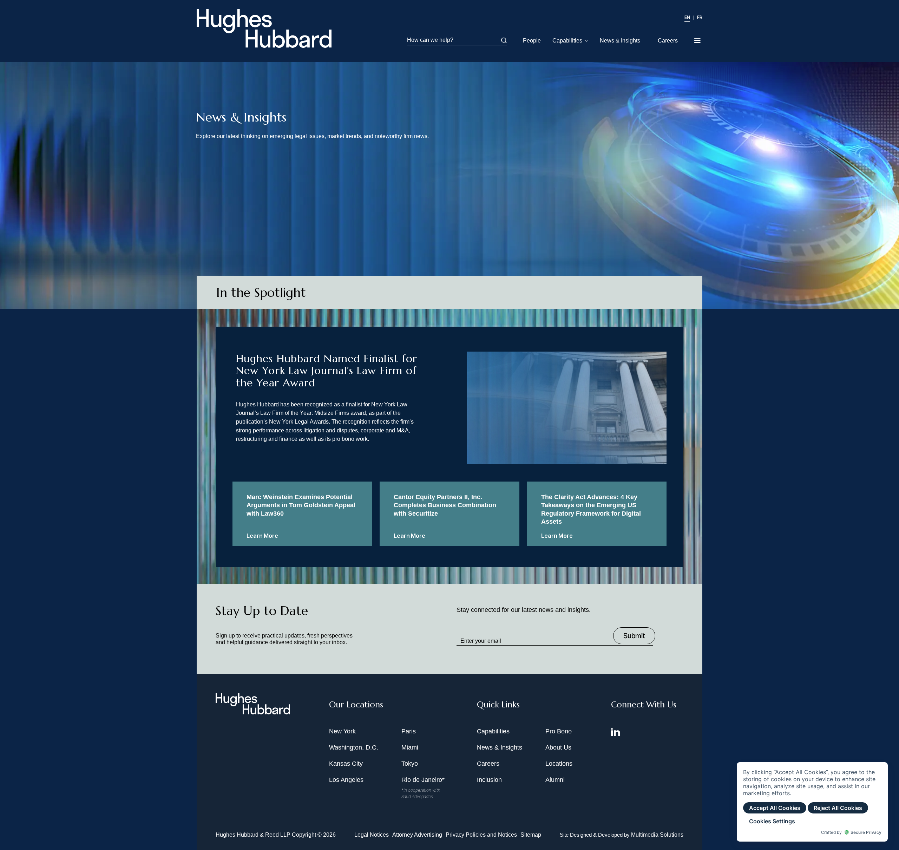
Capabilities (567, 41)
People (532, 41)
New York (342, 731)
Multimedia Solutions (657, 835)
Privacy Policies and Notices (481, 835)
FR (699, 17)
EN (687, 17)
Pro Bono (558, 731)
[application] (812, 802)
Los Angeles (346, 779)
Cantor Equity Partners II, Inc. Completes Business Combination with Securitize (445, 505)
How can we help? (430, 40)
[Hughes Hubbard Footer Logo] (253, 711)
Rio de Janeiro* (423, 779)
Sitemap (530, 835)
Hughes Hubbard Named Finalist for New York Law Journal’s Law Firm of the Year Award (326, 370)
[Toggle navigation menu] (698, 38)
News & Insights (620, 41)
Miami (409, 747)
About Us (558, 747)
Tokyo (409, 763)
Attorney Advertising (417, 835)
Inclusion (489, 779)
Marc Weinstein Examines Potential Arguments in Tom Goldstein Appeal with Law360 (301, 505)
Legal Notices (371, 835)
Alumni (555, 779)
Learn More (262, 535)
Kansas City (346, 763)
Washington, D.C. (353, 747)
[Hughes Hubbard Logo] (264, 28)
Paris (408, 731)
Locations (558, 763)
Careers (668, 41)
